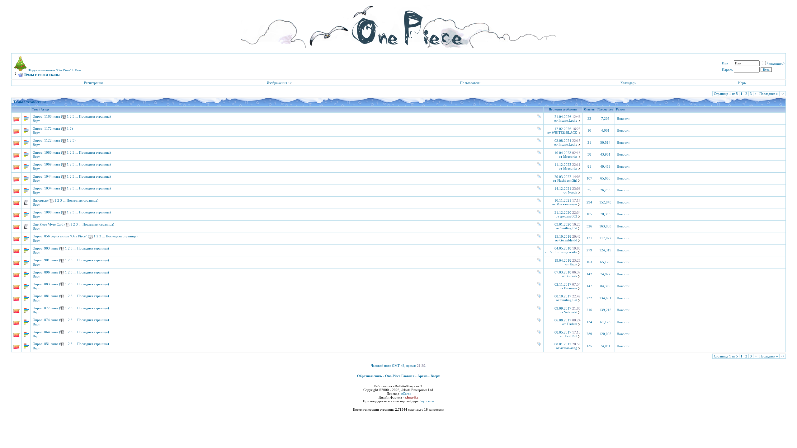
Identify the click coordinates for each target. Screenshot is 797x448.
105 (589, 214)
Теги (78, 70)
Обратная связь (369, 376)
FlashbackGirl (567, 180)
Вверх (435, 376)
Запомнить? (776, 64)
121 (589, 238)
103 (589, 262)
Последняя (768, 94)
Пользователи (470, 83)
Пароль (727, 70)
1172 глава (52, 128)
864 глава (51, 332)
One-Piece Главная (399, 376)
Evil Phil (571, 336)
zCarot (406, 393)
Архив (422, 376)
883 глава (51, 284)
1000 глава (52, 212)
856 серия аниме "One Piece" (65, 236)
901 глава (51, 260)
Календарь (628, 83)
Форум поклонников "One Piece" (49, 70)
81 (589, 166)
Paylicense (426, 401)
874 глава (51, 320)
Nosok (572, 192)
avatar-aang (568, 348)
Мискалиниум (566, 204)
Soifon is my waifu (563, 252)
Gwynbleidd (568, 240)
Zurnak (572, 276)
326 (589, 226)
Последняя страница (94, 116)
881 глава (51, 296)
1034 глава (52, 188)
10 (589, 130)
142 (589, 274)
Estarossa (570, 288)
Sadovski (570, 312)
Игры (742, 83)
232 (589, 298)
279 (589, 250)
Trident (572, 324)
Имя (725, 63)
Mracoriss (570, 156)
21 (589, 142)
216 (589, 310)
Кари (573, 264)
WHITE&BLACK (564, 132)
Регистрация (93, 83)
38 (589, 154)
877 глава (51, 308)
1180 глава (52, 116)
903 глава (51, 248)
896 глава (51, 272)
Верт (36, 121)
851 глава (51, 344)
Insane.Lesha (568, 120)
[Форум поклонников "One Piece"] (398, 25)
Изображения (277, 83)
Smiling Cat (568, 228)
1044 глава (52, 176)
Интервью (40, 200)
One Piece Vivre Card (48, 224)
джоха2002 (568, 216)
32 (589, 118)
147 (589, 286)
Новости (623, 118)
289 (589, 334)
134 (589, 322)
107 (589, 178)
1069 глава (52, 164)
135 (589, 346)
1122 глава (52, 140)
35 (589, 190)
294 (589, 202)
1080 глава (52, 152)
